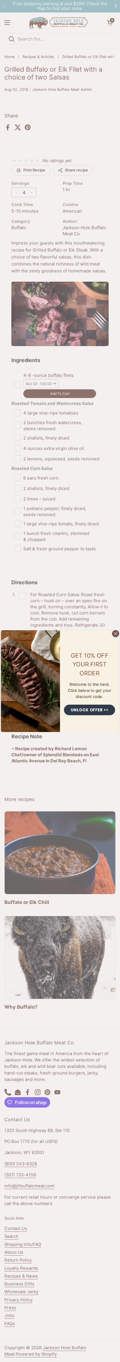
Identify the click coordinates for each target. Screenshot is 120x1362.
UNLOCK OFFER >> (89, 709)
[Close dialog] (115, 633)
